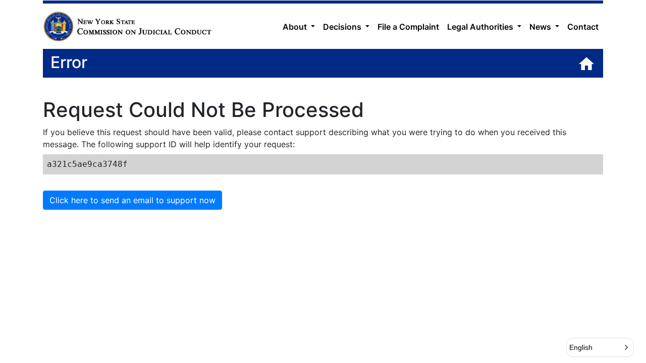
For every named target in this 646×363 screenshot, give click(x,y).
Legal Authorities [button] (481, 27)
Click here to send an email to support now (132, 200)
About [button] (296, 27)
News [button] (541, 27)
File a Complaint (408, 27)
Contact (583, 27)
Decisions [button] (343, 27)
